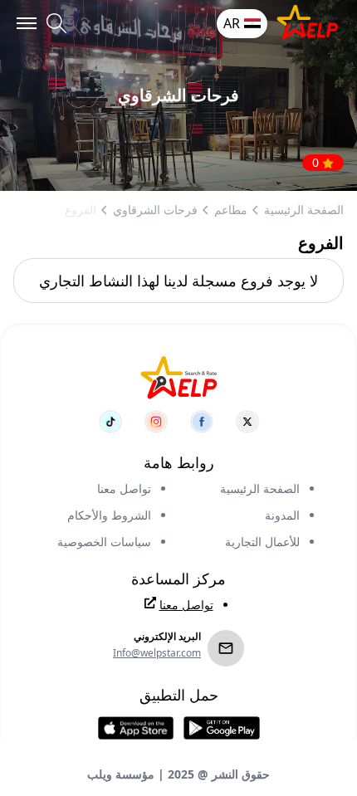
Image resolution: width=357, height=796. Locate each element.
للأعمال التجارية (262, 541)
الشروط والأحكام (109, 515)
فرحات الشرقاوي (155, 209)
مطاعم (230, 209)
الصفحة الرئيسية (304, 209)
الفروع (80, 209)
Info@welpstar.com (157, 653)
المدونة (282, 515)
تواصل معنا (124, 488)
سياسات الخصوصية (104, 541)
